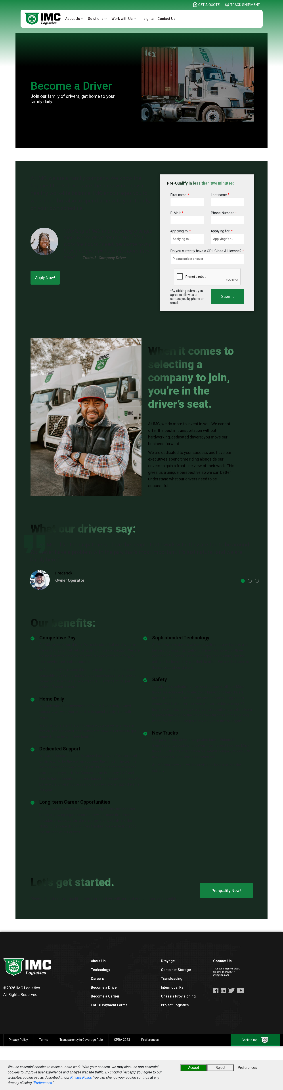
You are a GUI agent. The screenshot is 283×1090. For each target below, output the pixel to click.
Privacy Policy (80, 1077)
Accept (193, 1067)
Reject (220, 1067)
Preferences (43, 1083)
